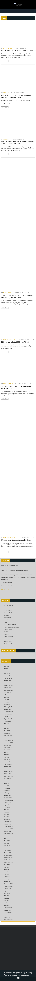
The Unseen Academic (10, 644)
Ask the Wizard (8, 605)
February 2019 (8, 879)
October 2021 (7, 802)
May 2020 (6, 843)
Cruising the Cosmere (10, 613)
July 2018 (6, 896)
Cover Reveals (8, 610)
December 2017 (8, 912)
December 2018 (8, 884)
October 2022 (7, 774)
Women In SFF (8, 639)
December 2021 (8, 797)
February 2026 (8, 678)
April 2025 (7, 702)
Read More (4, 61)
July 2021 (6, 809)
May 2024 (6, 728)
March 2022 (7, 790)
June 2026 (7, 668)
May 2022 (6, 786)
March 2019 (7, 876)
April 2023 (7, 759)
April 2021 (6, 817)
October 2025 (7, 687)
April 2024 (7, 731)
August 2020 (7, 836)
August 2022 (7, 778)
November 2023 (8, 743)
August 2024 (7, 721)
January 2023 (7, 766)
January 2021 (7, 824)
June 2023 (7, 754)
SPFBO (6, 632)
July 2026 (6, 666)
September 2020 (8, 833)
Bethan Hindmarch (8, 383)
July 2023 (6, 752)
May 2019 (6, 872)
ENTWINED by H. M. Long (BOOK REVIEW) (17, 51)
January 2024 (7, 738)
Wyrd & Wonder (8, 641)
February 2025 (8, 707)
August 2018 (7, 893)
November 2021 (8, 800)
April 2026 (7, 673)
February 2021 (8, 821)
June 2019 (6, 869)
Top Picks (7, 634)
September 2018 (8, 891)
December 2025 (8, 683)
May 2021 (6, 814)
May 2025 (6, 699)
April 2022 (7, 788)
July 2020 (6, 838)
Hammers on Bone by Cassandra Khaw (16, 540)
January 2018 (7, 910)
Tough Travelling (8, 636)
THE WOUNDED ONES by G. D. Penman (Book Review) (16, 387)
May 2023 (6, 757)
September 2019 (8, 862)
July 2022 (6, 781)
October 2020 (7, 831)
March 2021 (7, 819)
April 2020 (7, 845)
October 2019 (7, 860)
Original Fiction (8, 629)
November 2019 (8, 857)
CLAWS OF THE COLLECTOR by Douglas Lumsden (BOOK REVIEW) (16, 96)
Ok (18, 978)
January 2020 (7, 853)
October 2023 (7, 745)
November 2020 (8, 829)
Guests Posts (7, 617)
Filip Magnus (7, 292)
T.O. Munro (6, 139)
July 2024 (6, 723)
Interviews (7, 620)
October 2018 (7, 888)
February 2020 (8, 850)
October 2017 (7, 917)
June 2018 (6, 898)
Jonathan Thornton (9, 339)
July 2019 (6, 867)
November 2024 (8, 714)
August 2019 (7, 864)
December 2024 (8, 711)
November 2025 (8, 685)
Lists (5, 622)
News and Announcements (11, 627)
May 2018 (6, 900)
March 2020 (7, 848)
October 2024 (7, 716)
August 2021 (7, 807)
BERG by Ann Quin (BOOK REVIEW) (15, 342)
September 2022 (8, 776)
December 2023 (8, 740)
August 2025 (7, 692)
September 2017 (8, 919)
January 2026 (7, 680)
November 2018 (8, 886)
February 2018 (8, 907)
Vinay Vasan (6, 92)
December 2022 (8, 769)
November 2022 (8, 771)
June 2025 (7, 697)
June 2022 (7, 783)
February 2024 (8, 735)
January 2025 (7, 709)
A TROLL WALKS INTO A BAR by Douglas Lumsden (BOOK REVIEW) (17, 296)
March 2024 (7, 733)
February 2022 (8, 793)
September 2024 (8, 719)
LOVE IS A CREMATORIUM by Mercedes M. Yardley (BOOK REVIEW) (17, 143)
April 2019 (7, 874)
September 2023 (8, 747)
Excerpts (6, 615)
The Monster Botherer (10, 624)
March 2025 (7, 704)
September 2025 (8, 690)
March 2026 (7, 676)
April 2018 (7, 903)
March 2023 (7, 762)
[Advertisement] (18, 948)
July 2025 (6, 695)
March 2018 (7, 905)
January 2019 (7, 881)
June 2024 (7, 726)
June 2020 (7, 841)
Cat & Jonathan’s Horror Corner (12, 608)
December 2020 (8, 826)
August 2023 (7, 750)
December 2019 (8, 855)
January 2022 (7, 795)
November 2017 (8, 915)
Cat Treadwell (7, 48)
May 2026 (6, 671)
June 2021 (6, 812)
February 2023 (8, 764)
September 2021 (8, 805)
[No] (34, 975)
